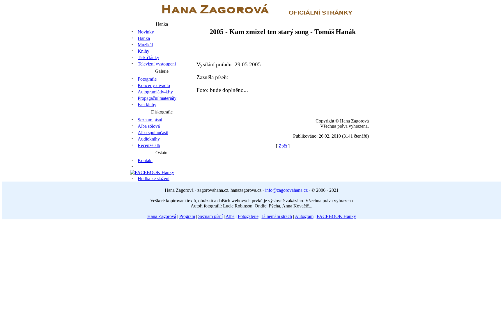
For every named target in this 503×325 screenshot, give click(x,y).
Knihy (143, 51)
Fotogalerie (248, 216)
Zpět (283, 145)
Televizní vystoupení (157, 63)
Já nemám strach (277, 216)
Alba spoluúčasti (153, 132)
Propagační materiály (157, 98)
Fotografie (147, 79)
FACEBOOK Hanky (336, 216)
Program (187, 216)
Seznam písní (150, 119)
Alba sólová (149, 126)
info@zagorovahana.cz (286, 190)
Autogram (304, 216)
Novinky (146, 31)
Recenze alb (149, 145)
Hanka (144, 38)
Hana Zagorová (161, 216)
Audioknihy (149, 138)
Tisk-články (148, 57)
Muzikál (145, 44)
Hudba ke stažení (153, 178)
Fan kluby (147, 104)
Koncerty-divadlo (154, 85)
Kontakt (145, 160)
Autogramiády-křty (155, 91)
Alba (230, 216)
